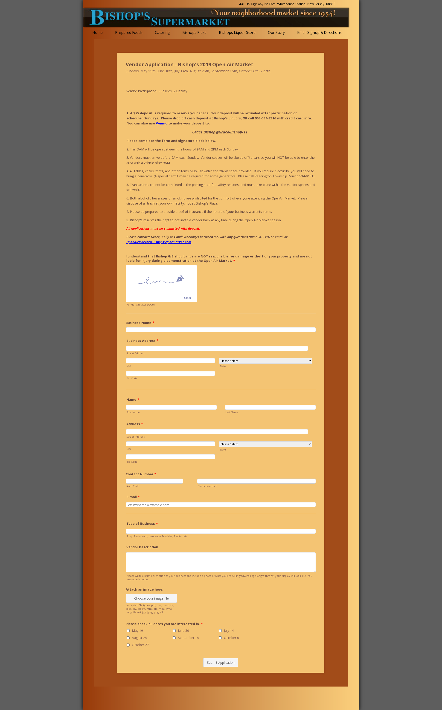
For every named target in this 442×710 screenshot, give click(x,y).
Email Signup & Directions (319, 32)
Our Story (276, 32)
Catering (162, 32)
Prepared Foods (128, 32)
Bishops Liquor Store (237, 32)
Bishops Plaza (194, 32)
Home (97, 32)
